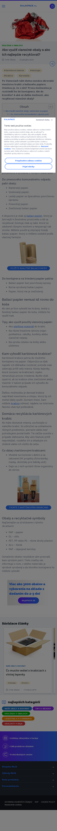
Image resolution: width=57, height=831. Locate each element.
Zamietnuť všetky (43, 120)
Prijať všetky (28, 166)
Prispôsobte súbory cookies (28, 160)
